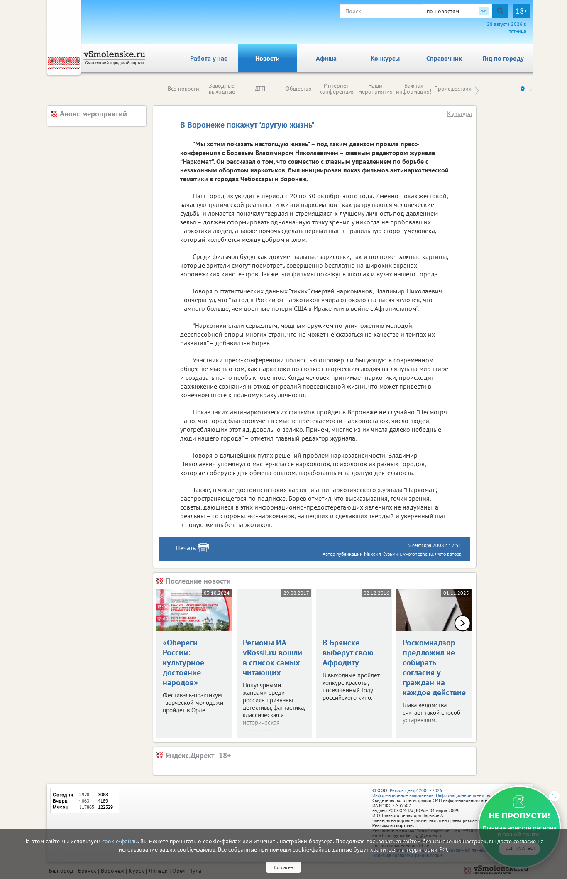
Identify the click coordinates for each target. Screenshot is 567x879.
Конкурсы (385, 58)
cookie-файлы (120, 841)
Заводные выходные (222, 88)
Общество (299, 88)
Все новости (183, 88)
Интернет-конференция (337, 88)
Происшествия (453, 88)
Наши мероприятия (375, 88)
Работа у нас (208, 58)
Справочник (444, 58)
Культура (459, 113)
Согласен (283, 867)
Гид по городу (503, 58)
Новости (267, 58)
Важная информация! (413, 88)
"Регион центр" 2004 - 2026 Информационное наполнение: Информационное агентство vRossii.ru (441, 793)
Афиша (326, 58)
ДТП (260, 88)
